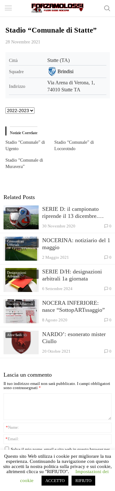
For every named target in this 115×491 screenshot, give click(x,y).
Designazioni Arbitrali (16, 274)
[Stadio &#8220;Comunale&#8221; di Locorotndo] (78, 145)
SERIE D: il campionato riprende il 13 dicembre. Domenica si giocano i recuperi (70, 212)
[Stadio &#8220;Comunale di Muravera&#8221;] (30, 163)
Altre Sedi (14, 335)
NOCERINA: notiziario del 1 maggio (76, 243)
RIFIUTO (83, 480)
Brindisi (65, 71)
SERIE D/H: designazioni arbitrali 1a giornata (72, 275)
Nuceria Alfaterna (20, 304)
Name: (12, 427)
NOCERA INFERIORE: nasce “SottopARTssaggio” (73, 306)
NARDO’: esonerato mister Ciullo (74, 337)
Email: (12, 438)
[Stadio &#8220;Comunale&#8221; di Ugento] (30, 145)
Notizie (12, 210)
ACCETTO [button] (55, 480)
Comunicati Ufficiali (15, 243)
